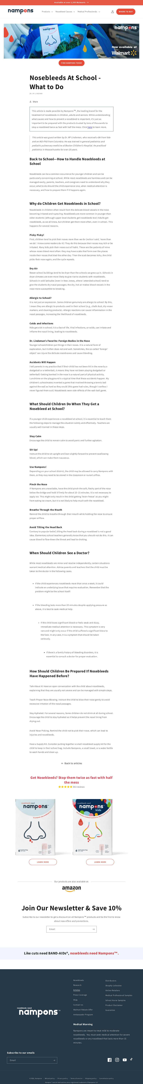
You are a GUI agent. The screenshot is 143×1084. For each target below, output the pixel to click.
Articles (76, 990)
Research (77, 985)
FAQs (75, 1000)
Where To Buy (126, 11)
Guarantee (110, 1010)
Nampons (38, 1078)
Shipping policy (91, 1078)
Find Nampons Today (71, 63)
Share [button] (35, 101)
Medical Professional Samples (118, 995)
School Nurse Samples (115, 1000)
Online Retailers (112, 990)
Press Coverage (80, 995)
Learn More (43, 862)
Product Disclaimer (114, 1005)
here (90, 127)
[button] (47, 12)
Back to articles (73, 763)
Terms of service (76, 1078)
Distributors (110, 980)
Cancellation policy (106, 1078)
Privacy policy (63, 1078)
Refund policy (50, 1078)
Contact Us (78, 1005)
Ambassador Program (83, 1014)
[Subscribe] (93, 929)
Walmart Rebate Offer (83, 1009)
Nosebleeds (78, 980)
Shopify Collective (113, 985)
